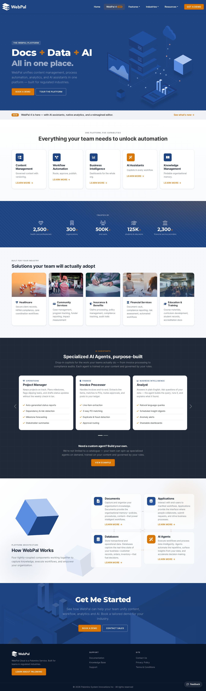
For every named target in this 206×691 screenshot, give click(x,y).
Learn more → (24, 183)
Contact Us (141, 658)
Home (97, 6)
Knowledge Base (97, 662)
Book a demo (23, 91)
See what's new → (184, 114)
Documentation (96, 658)
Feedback (195, 684)
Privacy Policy (143, 662)
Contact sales (115, 628)
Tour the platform (51, 91)
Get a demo (194, 6)
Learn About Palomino (29, 671)
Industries (151, 6)
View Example (103, 462)
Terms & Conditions (145, 667)
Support (93, 667)
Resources (170, 6)
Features (133, 6)
